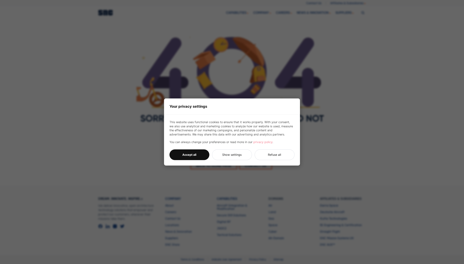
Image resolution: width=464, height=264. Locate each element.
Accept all (189, 154)
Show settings (232, 154)
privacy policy (262, 142)
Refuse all (274, 154)
